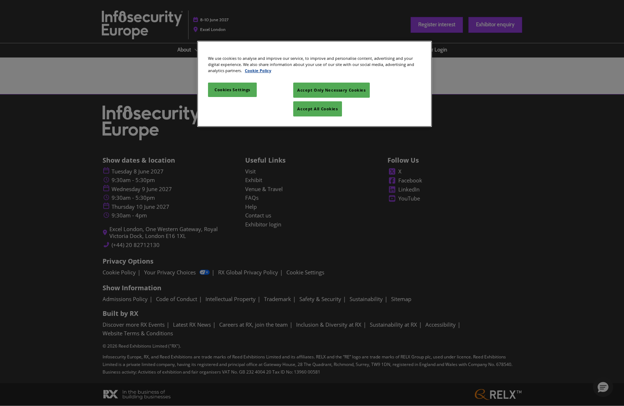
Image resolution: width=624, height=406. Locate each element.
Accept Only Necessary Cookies (331, 90)
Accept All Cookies (317, 108)
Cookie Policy (258, 70)
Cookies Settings (232, 89)
